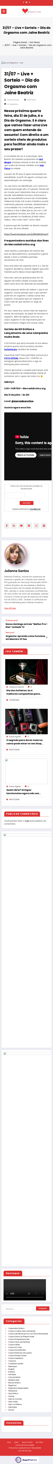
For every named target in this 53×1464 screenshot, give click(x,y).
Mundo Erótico (14, 1382)
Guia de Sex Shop (24, 1451)
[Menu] (4, 11)
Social (11, 1410)
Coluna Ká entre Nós (17, 1350)
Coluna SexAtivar (15, 1358)
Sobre (16, 1442)
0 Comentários (12, 104)
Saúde (11, 1396)
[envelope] (21, 526)
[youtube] (26, 2)
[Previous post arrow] (46, 624)
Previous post (12, 620)
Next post (10, 632)
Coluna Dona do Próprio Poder (21, 1336)
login (27, 821)
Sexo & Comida (15, 1399)
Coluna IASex (14, 1344)
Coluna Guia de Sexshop (19, 1342)
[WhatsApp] (36, 526)
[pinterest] (29, 526)
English (11, 1369)
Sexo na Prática (15, 1404)
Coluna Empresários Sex (18, 1339)
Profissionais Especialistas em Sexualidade (25, 1448)
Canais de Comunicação (25, 1445)
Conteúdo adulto (15, 1363)
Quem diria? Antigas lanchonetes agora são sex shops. (22, 791)
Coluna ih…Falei (15, 1347)
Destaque (12, 1366)
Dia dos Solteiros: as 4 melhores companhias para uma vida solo (23, 692)
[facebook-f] (23, 2)
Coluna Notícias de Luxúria (20, 1353)
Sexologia (12, 1407)
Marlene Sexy (14, 1380)
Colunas (12, 1361)
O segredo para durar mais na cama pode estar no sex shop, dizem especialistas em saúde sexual (24, 742)
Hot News (12, 1374)
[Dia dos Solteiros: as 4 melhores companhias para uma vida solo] (26, 671)
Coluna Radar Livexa (17, 1355)
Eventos (11, 1372)
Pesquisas (12, 1391)
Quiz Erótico (13, 1393)
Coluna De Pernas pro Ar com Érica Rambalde (28, 1334)
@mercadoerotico (22, 401)
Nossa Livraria (27, 1442)
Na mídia (39, 1442)
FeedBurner (35, 509)
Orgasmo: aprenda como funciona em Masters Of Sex (25, 638)
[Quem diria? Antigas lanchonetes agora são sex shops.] (26, 771)
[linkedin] (14, 526)
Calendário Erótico (16, 1328)
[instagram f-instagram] (29, 2)
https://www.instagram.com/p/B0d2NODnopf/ (26, 234)
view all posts (10, 608)
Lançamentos (14, 1377)
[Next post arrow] (46, 637)
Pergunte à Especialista (18, 1388)
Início (9, 1442)
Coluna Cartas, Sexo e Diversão (21, 1331)
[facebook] (6, 526)
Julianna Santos (13, 100)
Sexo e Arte (13, 1401)
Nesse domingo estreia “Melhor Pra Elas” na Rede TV (26, 626)
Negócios (12, 1385)
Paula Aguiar (15, 736)
